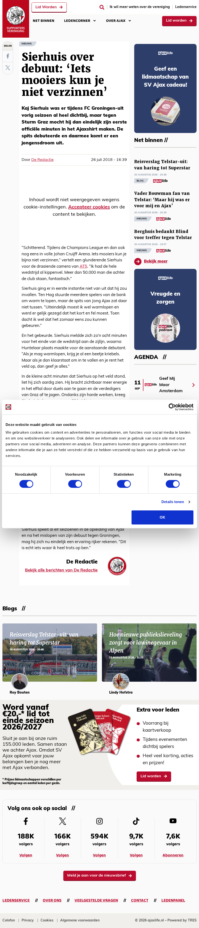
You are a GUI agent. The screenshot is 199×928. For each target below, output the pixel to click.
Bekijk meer (155, 261)
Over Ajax (115, 21)
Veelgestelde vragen (96, 900)
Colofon (8, 920)
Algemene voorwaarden (80, 920)
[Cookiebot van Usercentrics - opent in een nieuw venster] (172, 407)
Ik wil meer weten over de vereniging (140, 7)
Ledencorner (77, 21)
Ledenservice (186, 7)
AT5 (83, 267)
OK (162, 517)
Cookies (47, 920)
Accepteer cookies (89, 207)
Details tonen (172, 502)
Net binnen (43, 21)
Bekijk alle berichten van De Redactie (61, 570)
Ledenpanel (173, 900)
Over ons (52, 900)
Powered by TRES (182, 920)
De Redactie (42, 160)
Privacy (28, 920)
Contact (139, 900)
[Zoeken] (102, 7)
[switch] (75, 484)
